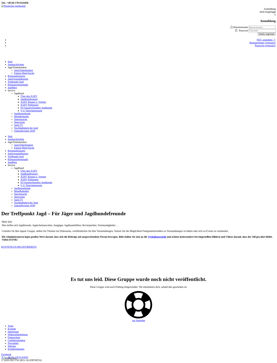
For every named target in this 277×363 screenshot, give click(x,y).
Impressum (13, 331)
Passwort (244, 30)
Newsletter (13, 343)
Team (10, 326)
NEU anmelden (265, 39)
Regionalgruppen (16, 76)
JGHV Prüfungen (29, 105)
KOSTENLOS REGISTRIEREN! (19, 247)
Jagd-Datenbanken (23, 70)
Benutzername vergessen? (262, 42)
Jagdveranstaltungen (18, 79)
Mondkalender (21, 116)
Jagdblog (12, 87)
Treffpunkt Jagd (16, 81)
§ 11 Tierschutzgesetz (31, 110)
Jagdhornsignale (22, 113)
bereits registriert (266, 34)
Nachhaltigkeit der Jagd (26, 128)
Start (10, 61)
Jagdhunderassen (29, 99)
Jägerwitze (19, 122)
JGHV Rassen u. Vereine (33, 102)
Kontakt (12, 328)
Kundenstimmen (16, 349)
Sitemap (12, 346)
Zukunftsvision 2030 (24, 130)
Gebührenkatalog (16, 340)
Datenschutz (14, 337)
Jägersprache (20, 119)
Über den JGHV (29, 96)
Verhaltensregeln (157, 236)
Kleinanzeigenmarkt (18, 84)
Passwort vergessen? (265, 45)
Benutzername (240, 27)
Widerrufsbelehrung (18, 334)
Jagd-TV (18, 125)
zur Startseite (138, 320)
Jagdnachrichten (16, 64)
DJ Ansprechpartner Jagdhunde (36, 107)
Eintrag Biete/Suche (24, 73)
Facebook (6, 354)
